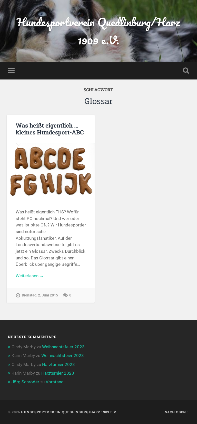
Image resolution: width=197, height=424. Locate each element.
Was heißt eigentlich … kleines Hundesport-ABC (50, 128)
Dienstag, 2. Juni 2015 (40, 295)
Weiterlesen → (30, 275)
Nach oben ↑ (177, 412)
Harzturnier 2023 (58, 364)
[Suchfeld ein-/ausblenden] (186, 70)
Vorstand (55, 381)
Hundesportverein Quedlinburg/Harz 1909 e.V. (98, 31)
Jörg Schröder (25, 381)
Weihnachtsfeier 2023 (63, 346)
